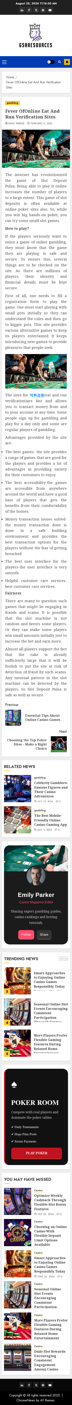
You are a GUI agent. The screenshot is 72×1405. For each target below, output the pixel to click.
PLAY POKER (36, 1153)
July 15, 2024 (45, 801)
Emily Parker (16, 123)
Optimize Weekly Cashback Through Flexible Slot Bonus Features (50, 1202)
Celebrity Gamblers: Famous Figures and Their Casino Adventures (51, 789)
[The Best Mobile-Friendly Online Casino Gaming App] (17, 819)
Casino (38, 1190)
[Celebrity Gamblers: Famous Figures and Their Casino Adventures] (17, 788)
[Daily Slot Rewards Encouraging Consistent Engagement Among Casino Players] (17, 1357)
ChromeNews (25, 1400)
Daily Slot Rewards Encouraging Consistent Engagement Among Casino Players (49, 1362)
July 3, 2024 (45, 830)
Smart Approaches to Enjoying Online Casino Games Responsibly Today (49, 980)
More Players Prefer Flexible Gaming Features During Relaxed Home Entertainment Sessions (50, 1046)
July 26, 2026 (46, 1214)
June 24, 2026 (46, 1276)
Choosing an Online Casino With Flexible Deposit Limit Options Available (50, 1236)
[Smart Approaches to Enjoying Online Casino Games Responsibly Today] (17, 980)
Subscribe (67, 62)
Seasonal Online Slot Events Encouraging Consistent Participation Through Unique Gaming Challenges (51, 1015)
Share (44, 934)
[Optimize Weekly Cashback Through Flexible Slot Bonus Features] (17, 1201)
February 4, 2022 (41, 123)
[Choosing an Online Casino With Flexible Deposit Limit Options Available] (17, 1232)
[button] (4, 62)
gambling (12, 103)
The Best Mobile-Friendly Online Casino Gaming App (50, 820)
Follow (26, 934)
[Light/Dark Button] (51, 62)
